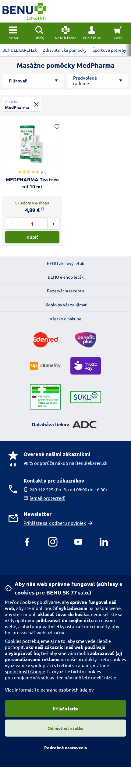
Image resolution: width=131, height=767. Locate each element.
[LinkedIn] (103, 541)
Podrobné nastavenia (65, 747)
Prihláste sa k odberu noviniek (54, 523)
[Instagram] (52, 541)
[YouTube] (78, 541)
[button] (92, 33)
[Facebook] (27, 541)
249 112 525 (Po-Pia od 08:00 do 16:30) (68, 489)
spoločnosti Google (25, 671)
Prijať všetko (66, 708)
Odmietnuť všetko (66, 728)
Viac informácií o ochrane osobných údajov (49, 689)
